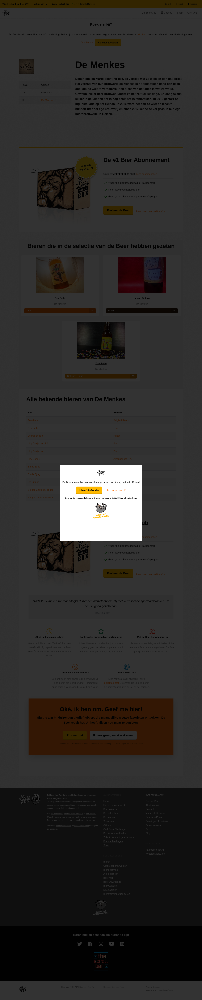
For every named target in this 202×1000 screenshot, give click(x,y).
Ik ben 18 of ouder (89, 490)
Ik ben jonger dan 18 (115, 490)
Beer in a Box (101, 472)
